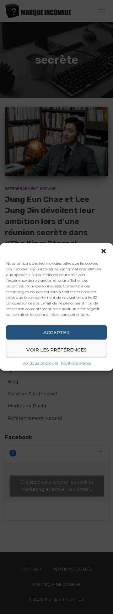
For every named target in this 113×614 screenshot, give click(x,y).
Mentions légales (76, 363)
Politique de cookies (40, 363)
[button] (103, 251)
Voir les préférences (56, 349)
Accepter (56, 332)
